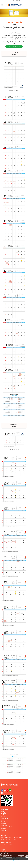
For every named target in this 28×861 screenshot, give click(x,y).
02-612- (15, 1)
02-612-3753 (9, 851)
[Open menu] (2, 5)
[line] (10, 790)
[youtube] (7, 790)
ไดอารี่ (2, 815)
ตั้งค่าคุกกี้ (21, 856)
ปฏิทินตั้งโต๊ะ (4, 813)
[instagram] (5, 790)
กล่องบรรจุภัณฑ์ (5, 818)
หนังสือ (2, 811)
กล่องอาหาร (4, 825)
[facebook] (2, 790)
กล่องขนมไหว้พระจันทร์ (6, 827)
